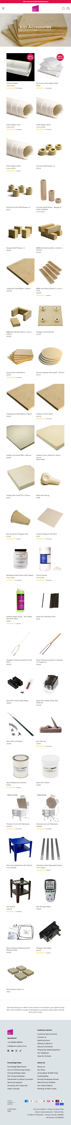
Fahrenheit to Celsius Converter (20, 1079)
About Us (41, 1067)
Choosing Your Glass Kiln (17, 1085)
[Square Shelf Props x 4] (20, 232)
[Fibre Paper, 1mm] (20, 109)
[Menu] (3, 8)
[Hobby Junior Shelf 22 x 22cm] (50, 439)
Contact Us (41, 1037)
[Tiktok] (20, 1051)
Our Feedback (43, 1053)
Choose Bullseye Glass (16, 1073)
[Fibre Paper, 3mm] (50, 109)
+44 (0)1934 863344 (15, 1042)
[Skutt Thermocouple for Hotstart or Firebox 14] (50, 644)
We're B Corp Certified (46, 1082)
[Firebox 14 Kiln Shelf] (50, 398)
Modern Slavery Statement (44, 1112)
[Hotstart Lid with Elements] (50, 808)
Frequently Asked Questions (48, 1050)
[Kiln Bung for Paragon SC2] (20, 518)
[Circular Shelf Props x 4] (50, 150)
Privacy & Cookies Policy (56, 1109)
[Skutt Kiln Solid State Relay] (20, 684)
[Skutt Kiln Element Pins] (50, 600)
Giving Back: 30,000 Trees (47, 1073)
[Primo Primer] (50, 559)
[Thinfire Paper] (20, 67)
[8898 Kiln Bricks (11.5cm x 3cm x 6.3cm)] (20, 316)
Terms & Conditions (39, 1109)
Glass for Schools (44, 1056)
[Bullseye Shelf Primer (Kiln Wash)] (20, 559)
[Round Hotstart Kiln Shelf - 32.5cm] (50, 356)
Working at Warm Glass (46, 1089)
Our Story (41, 1070)
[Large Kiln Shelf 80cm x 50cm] (20, 272)
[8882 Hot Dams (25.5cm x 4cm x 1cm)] (50, 272)
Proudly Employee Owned (48, 1079)
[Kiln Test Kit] (50, 725)
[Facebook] (8, 1051)
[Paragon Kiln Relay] (50, 932)
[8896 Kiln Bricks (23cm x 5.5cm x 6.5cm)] (50, 232)
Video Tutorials (13, 1089)
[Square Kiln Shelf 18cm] (20, 356)
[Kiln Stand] (20, 890)
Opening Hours (43, 1040)
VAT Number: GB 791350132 (55, 1117)
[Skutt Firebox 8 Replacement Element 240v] (20, 932)
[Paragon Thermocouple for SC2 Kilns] (20, 644)
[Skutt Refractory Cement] (20, 766)
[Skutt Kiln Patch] (50, 766)
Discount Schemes (45, 1047)
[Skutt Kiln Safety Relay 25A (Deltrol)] (50, 684)
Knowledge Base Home (16, 1067)
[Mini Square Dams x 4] (20, 973)
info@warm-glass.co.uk (16, 1046)
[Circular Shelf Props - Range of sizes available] (50, 191)
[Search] (63, 9)
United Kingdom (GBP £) (10, 1102)
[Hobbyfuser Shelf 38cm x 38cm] (20, 398)
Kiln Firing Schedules (16, 1076)
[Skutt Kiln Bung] (50, 479)
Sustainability (42, 1076)
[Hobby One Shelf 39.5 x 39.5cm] (20, 439)
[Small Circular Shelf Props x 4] (20, 191)
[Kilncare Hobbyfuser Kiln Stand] (20, 849)
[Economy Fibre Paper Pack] (50, 67)
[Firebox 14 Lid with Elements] (20, 808)
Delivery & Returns (44, 1043)
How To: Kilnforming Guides (18, 1070)
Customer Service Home (47, 1034)
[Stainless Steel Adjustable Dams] (50, 849)
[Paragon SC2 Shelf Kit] (50, 316)
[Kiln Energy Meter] (50, 890)
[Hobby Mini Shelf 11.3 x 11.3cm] (20, 479)
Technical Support (14, 1082)
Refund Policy (59, 1112)
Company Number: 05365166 (54, 1115)
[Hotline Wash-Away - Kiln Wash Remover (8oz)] (20, 600)
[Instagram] (16, 1051)
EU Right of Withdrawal (35, 1115)
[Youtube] (12, 1051)
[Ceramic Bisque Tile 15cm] (50, 518)
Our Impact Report (45, 1085)
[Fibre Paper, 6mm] (20, 150)
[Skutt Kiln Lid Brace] (20, 725)
